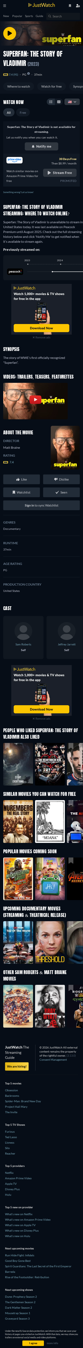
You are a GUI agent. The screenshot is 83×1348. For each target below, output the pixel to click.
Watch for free (51, 86)
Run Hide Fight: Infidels (19, 1255)
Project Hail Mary (16, 1106)
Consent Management (53, 1059)
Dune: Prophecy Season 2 (21, 1296)
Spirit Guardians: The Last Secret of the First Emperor (38, 1266)
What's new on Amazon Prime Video (28, 1219)
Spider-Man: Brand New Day (23, 1101)
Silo (7, 1148)
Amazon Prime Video (18, 1178)
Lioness (9, 1142)
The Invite (11, 1112)
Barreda (10, 1271)
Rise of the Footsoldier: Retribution (27, 1277)
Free (23, 112)
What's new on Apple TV (20, 1225)
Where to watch (18, 86)
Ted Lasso (11, 1137)
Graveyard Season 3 (17, 1318)
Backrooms (12, 1095)
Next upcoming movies (19, 1248)
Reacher (10, 1153)
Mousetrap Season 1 (17, 1313)
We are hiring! (17, 1066)
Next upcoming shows (19, 1289)
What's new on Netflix (18, 1214)
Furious (10, 1131)
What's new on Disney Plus (22, 1230)
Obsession (11, 1090)
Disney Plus (12, 1189)
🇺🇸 (70, 102)
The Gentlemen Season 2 (20, 1302)
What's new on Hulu (17, 1236)
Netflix (9, 1172)
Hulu (8, 1194)
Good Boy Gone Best (18, 1260)
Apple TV (11, 1183)
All (9, 112)
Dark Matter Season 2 (18, 1307)
